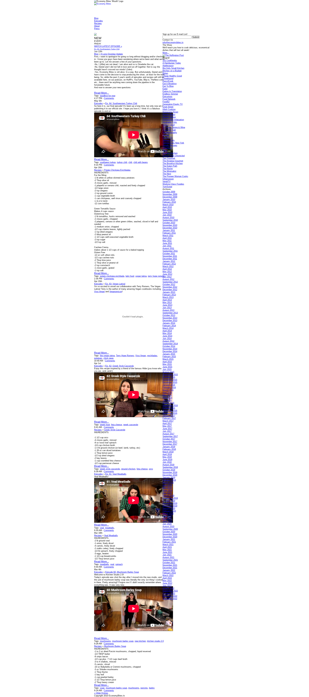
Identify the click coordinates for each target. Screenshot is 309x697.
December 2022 (170, 598)
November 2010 (170, 225)
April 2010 (167, 207)
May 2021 (167, 549)
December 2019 (170, 506)
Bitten (165, 73)
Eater (165, 89)
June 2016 (167, 398)
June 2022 (167, 583)
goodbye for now (107, 95)
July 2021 (167, 555)
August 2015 (168, 372)
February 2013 (169, 295)
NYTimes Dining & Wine (174, 127)
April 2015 (167, 361)
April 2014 (167, 331)
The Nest (167, 174)
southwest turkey (108, 162)
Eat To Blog (168, 86)
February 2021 (169, 542)
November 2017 (170, 441)
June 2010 (167, 212)
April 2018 (167, 454)
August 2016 (168, 403)
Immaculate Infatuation (173, 119)
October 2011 (169, 253)
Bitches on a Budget (172, 71)
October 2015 (169, 377)
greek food (105, 424)
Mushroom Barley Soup (115, 646)
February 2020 (169, 511)
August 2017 (168, 434)
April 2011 (167, 238)
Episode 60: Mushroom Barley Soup (122, 572)
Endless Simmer (170, 94)
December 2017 (170, 444)
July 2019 (167, 493)
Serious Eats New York (173, 143)
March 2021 (168, 544)
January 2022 (169, 570)
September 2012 (170, 282)
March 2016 (168, 390)
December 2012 (170, 289)
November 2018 (170, 472)
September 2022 (170, 591)
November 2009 (170, 194)
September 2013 (170, 313)
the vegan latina (107, 355)
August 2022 (168, 588)
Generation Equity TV (173, 104)
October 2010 (169, 222)
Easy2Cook (168, 81)
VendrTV (167, 181)
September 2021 (170, 560)
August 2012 (168, 279)
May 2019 (167, 488)
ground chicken (128, 469)
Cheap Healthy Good (172, 76)
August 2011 (168, 248)
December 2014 (170, 351)
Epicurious (167, 96)
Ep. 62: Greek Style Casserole (119, 366)
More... (166, 52)
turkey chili (122, 162)
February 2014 (169, 325)
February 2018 (169, 449)
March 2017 (168, 421)
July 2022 (167, 586)
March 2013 (168, 297)
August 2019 (168, 495)
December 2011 (170, 258)
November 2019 (170, 503)
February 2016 (169, 387)
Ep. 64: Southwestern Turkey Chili (121, 103)
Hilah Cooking (169, 109)
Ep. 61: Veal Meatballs (115, 474)
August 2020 (168, 526)
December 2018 (170, 475)
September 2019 (170, 498)
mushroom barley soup (122, 641)
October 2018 (169, 470)
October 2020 (169, 531)
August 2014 (168, 341)
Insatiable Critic (170, 122)
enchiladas (152, 355)
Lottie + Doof (169, 125)
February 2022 (169, 573)
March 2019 (168, 483)
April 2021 (167, 547)
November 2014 (170, 349)
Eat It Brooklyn (170, 83)
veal (102, 528)
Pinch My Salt (169, 130)
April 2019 (167, 485)
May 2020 (167, 519)
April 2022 (167, 578)
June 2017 (167, 428)
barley (152, 688)
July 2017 (167, 431)
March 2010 (168, 204)
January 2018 (169, 446)
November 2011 (170, 256)
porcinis (144, 688)
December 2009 (170, 197)
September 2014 (170, 343)
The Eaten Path (170, 166)
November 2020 (170, 534)
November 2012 (170, 287)
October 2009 (169, 192)
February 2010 (169, 202)
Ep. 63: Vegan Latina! (115, 284)
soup (102, 688)
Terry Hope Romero (125, 355)
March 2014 (168, 328)
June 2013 (167, 305)
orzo (151, 469)
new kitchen (140, 641)
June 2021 (167, 552)
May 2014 (167, 333)
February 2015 (169, 356)
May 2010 (167, 210)
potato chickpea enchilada (112, 276)
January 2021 (169, 539)
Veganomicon (115, 291)
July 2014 (167, 338)
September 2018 (170, 467)
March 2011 (168, 235)
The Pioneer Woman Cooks (175, 176)
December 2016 (170, 413)
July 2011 (167, 246)
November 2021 (170, 565)
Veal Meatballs (111, 535)
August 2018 (168, 464)
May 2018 (167, 457)
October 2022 (169, 593)
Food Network (169, 99)
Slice (165, 150)
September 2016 (170, 405)
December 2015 (170, 382)
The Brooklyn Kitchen (173, 163)
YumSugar (167, 186)
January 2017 (169, 416)
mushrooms (105, 641)
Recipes (98, 23)
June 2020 (167, 521)
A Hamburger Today (172, 63)
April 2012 (167, 269)
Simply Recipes (170, 145)
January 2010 (169, 199)
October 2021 (169, 562)
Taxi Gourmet (169, 158)
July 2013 (167, 307)
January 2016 (169, 385)
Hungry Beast (169, 114)
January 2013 (169, 292)
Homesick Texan (170, 112)
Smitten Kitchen (170, 153)
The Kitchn (168, 168)
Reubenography (170, 132)
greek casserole (130, 424)
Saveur (166, 135)
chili (130, 162)
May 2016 (167, 395)
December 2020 (170, 537)
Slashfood (167, 148)
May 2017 (167, 426)
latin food (130, 276)
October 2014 (169, 346)
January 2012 (169, 261)
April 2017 (167, 423)
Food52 (166, 101)
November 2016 (170, 410)
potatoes (98, 358)
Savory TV (168, 137)
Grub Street (168, 107)
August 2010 (168, 217)
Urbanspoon (168, 179)
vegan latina (141, 276)
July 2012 (167, 277)
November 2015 (170, 380)
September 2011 (170, 251)
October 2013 (169, 315)
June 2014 (167, 336)
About (97, 26)
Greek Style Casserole (114, 430)
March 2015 (168, 359)
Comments (109, 98)
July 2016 (167, 400)
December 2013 (170, 320)
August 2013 (168, 310)
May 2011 (167, 240)
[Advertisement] (152, 31)
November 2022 (170, 596)
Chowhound (168, 78)
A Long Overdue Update (112, 54)
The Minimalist (169, 171)
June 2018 (167, 459)
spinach (119, 564)
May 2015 (167, 364)
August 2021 (168, 557)
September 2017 (170, 436)
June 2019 (167, 490)
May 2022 (167, 580)
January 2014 (169, 323)
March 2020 (168, 513)
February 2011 (169, 233)
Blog (96, 18)
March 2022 (168, 575)
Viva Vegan (99, 291)
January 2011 (169, 230)
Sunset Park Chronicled (174, 155)
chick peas (108, 358)
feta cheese (116, 424)
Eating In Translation (172, 91)
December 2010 (170, 228)
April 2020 (167, 516)
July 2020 (167, 524)
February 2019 (169, 480)
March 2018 (168, 452)
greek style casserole (110, 469)
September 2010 (170, 220)
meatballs (109, 528)
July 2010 (167, 215)
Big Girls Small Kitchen (173, 68)
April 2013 (167, 300)
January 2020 (169, 508)
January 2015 (169, 354)
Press (97, 28)
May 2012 (167, 271)
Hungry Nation (169, 117)
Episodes (98, 21)
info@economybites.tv (173, 42)
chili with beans (140, 162)
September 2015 (170, 374)
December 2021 (170, 567)
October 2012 (169, 284)
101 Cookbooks (170, 60)
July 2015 (167, 369)
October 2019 (169, 501)
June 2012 (167, 274)
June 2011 (167, 243)
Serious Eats (169, 140)
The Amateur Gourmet (173, 161)
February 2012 (169, 264)
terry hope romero (156, 276)
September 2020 (170, 529)
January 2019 (169, 477)
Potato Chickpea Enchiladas (117, 170)
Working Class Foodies (173, 184)
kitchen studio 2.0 (155, 641)
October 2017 (169, 439)
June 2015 (167, 367)
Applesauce (168, 65)
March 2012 (168, 266)
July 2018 (167, 462)
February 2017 (169, 418)
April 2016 (167, 392)
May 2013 (167, 302)
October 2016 (169, 408)
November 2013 (170, 318)
